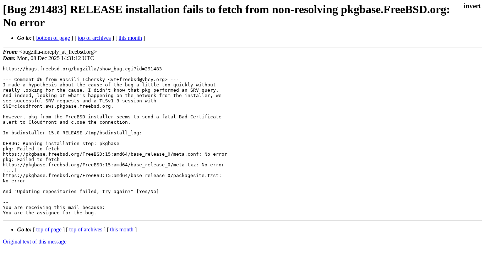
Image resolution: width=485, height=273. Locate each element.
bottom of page (53, 38)
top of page (48, 229)
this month (130, 38)
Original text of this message (34, 242)
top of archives (94, 38)
